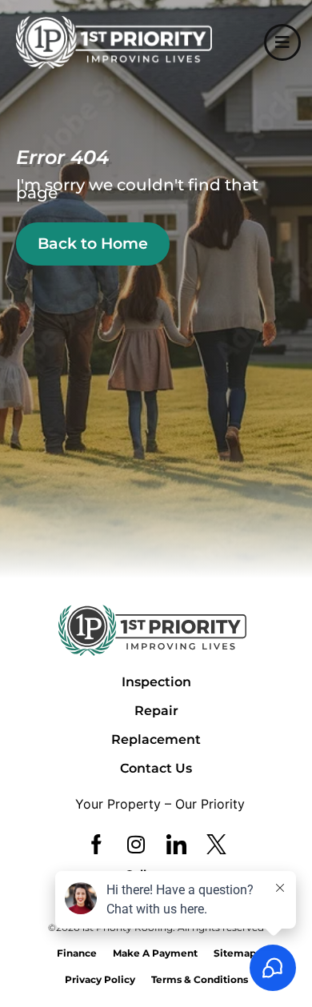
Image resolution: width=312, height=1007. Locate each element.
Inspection (156, 681)
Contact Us (156, 768)
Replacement (156, 739)
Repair (156, 710)
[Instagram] (136, 844)
